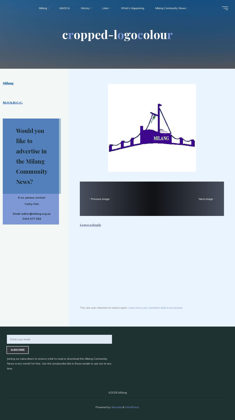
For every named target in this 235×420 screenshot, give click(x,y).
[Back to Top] (221, 406)
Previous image (100, 198)
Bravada (116, 407)
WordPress (132, 407)
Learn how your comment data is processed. (155, 307)
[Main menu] (225, 8)
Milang (8, 83)
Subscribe (18, 349)
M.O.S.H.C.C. (13, 102)
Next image (206, 198)
